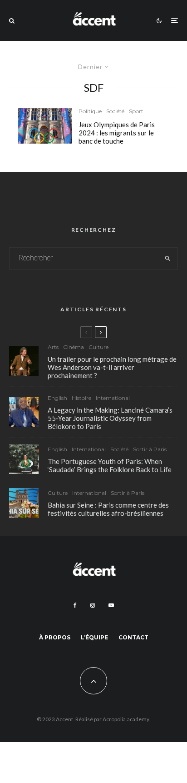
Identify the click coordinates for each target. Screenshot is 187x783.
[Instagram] (93, 605)
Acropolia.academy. (126, 719)
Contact (133, 637)
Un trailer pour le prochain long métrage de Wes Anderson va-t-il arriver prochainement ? (112, 367)
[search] (167, 258)
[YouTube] (111, 605)
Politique (90, 111)
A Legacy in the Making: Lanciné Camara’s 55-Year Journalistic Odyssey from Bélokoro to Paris (110, 418)
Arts (53, 347)
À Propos (54, 637)
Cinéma (73, 347)
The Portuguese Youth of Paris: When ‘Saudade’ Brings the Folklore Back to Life (110, 465)
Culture (98, 347)
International (113, 397)
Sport (136, 111)
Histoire (81, 397)
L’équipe (94, 637)
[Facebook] (75, 605)
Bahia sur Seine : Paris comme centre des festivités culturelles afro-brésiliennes (108, 509)
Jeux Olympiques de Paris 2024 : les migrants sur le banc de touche (117, 132)
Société (115, 111)
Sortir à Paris (150, 449)
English (57, 397)
